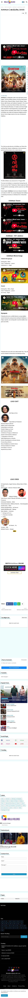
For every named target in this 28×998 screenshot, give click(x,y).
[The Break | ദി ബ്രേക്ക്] (3, 728)
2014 (10, 925)
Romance (19, 805)
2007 (6, 923)
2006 (2, 923)
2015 (13, 925)
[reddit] (19, 968)
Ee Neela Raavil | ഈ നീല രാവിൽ (8, 846)
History (18, 803)
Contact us (14, 986)
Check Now (3, 992)
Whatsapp (18, 603)
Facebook (10, 603)
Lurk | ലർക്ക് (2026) (5, 958)
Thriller (19, 807)
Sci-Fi (2, 807)
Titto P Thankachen (12, 185)
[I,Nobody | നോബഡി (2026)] (3, 711)
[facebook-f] (9, 968)
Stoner (15, 807)
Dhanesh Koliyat (11, 101)
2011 (22, 923)
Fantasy (21, 801)
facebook (8, 740)
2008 (10, 923)
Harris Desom (4, 498)
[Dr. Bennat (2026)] (3, 717)
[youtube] (14, 968)
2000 (2, 921)
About (9, 986)
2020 (6, 928)
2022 (14, 928)
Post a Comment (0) (14, 667)
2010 (18, 923)
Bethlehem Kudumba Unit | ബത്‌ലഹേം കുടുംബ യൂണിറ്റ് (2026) (13, 946)
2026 (2, 930)
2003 (14, 921)
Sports (11, 807)
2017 (21, 925)
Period (2, 805)
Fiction (2, 803)
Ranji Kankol (12, 421)
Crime (7, 801)
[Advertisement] (14, 30)
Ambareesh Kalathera (18, 112)
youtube (22, 743)
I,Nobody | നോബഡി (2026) (7, 953)
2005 (22, 921)
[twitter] (12, 968)
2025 (25, 928)
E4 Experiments (14, 108)
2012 (2, 925)
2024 (21, 928)
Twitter (15, 603)
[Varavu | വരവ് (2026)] (3, 706)
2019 (2, 928)
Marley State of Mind (15, 110)
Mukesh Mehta (16, 105)
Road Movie (13, 805)
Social (6, 807)
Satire (24, 805)
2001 (6, 921)
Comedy (3, 801)
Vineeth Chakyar (19, 101)
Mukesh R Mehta (13, 496)
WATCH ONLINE (8, 7)
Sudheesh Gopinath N (17, 103)
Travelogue (3, 810)
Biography (19, 798)
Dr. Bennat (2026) (5, 955)
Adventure (7, 798)
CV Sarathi (16, 106)
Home (2, 7)
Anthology (13, 798)
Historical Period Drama (10, 803)
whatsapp (22, 740)
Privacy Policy (21, 986)
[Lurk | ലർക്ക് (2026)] (3, 722)
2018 (25, 925)
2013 (6, 925)
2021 (10, 928)
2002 (10, 921)
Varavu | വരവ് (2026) (6, 950)
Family (16, 801)
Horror (22, 803)
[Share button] (22, 603)
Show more (24, 617)
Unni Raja (11, 413)
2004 (18, 921)
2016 (17, 925)
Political (7, 805)
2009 (14, 923)
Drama (12, 801)
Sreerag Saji (22, 183)
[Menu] (2, 2)
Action (2, 798)
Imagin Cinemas (4, 110)
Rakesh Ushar (4, 101)
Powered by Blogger (6, 823)
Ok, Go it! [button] (4, 995)
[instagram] (16, 968)
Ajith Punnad (7, 103)
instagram (8, 743)
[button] (23, 2)
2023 (18, 928)
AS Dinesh (11, 525)
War (8, 810)
